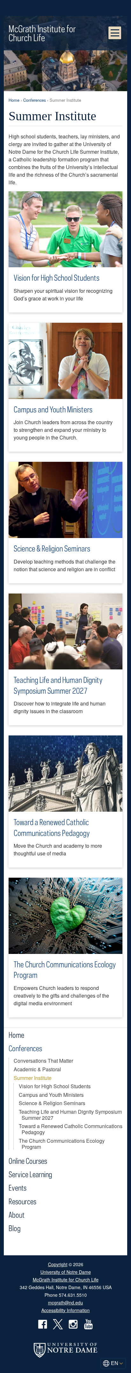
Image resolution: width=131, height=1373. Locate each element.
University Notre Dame (66, 8)
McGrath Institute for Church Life (42, 33)
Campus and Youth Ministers (53, 409)
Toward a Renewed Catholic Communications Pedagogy (52, 827)
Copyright (57, 1264)
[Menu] (114, 33)
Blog (15, 1228)
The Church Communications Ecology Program (65, 969)
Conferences (34, 100)
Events (17, 1187)
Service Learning (30, 1174)
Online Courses (28, 1160)
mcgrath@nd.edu (65, 1302)
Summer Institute (33, 1078)
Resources (22, 1201)
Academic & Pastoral (37, 1069)
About (16, 1214)
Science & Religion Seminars (52, 548)
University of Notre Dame (65, 1272)
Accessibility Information (65, 1310)
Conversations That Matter (43, 1061)
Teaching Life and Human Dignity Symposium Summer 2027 (58, 685)
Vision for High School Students (57, 278)
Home (14, 100)
